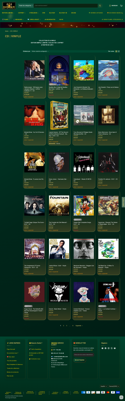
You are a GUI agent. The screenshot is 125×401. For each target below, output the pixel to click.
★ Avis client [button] (123, 202)
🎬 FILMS (5, 19)
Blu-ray (52, 13)
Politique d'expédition (66, 392)
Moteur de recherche (13, 372)
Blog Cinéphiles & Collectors (15, 364)
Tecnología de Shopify (10, 397)
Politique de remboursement (30, 392)
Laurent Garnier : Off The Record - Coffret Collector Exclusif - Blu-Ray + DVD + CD (59, 134)
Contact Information (76, 392)
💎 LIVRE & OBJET (33, 19)
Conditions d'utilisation (55, 393)
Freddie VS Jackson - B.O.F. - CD (108, 179)
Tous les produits (12, 360)
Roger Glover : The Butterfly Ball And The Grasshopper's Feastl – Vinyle (33, 310)
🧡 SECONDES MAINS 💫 (115, 13)
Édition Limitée (7, 13)
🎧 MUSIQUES (17, 19)
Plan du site (10, 376)
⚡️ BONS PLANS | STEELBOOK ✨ (112, 19)
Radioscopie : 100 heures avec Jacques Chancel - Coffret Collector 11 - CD (33, 89)
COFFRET (21, 13)
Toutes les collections (13, 368)
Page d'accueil (11, 349)
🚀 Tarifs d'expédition (35, 349)
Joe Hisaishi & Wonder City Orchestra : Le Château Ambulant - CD (84, 89)
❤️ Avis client (11, 357)
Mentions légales (8, 393)
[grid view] (116, 51)
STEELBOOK (33, 13)
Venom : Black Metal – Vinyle (57, 309)
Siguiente (79, 325)
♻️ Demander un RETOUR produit (36, 354)
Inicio (6, 31)
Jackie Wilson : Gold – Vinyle (57, 265)
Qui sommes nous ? (12, 353)
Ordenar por (26, 51)
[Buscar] (100, 6)
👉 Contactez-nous (34, 359)
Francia (113, 386)
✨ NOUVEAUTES (49, 19)
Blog (61, 19)
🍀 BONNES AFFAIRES (96, 13)
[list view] (119, 51)
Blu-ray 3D (63, 13)
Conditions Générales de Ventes (41, 393)
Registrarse (79, 360)
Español (103, 386)
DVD (43, 13)
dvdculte (26, 92)
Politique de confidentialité (17, 393)
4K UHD (73, 13)
